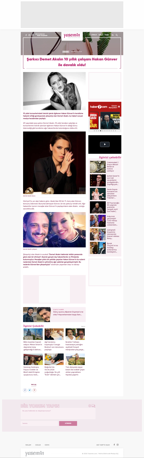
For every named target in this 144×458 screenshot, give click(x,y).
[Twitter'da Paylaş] (30, 390)
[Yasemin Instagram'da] (29, 35)
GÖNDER (68, 423)
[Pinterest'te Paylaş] (34, 390)
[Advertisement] (54, 289)
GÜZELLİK (94, 35)
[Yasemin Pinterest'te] (33, 35)
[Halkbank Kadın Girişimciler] (41, 35)
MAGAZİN (65, 51)
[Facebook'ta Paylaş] (25, 390)
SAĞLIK (101, 35)
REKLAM (28, 445)
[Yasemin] (72, 36)
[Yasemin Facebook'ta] (26, 35)
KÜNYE (47, 445)
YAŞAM (107, 35)
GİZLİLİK (38, 445)
